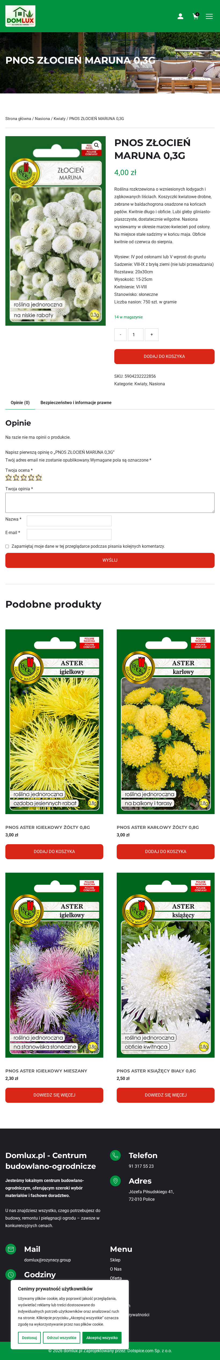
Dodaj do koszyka (164, 356)
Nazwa (13, 519)
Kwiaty (59, 118)
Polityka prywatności (129, 1314)
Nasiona (42, 118)
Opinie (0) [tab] (20, 402)
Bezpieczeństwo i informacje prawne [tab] (76, 402)
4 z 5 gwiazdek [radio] (31, 477)
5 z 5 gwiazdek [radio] (38, 477)
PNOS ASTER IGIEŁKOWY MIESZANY (46, 1071)
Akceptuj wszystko (102, 1338)
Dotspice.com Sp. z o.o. (149, 1350)
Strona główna (18, 118)
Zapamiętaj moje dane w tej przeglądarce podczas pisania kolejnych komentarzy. (88, 546)
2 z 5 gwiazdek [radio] (16, 477)
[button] (96, 145)
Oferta (116, 1278)
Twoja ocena (19, 470)
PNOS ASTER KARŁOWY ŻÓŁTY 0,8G (158, 827)
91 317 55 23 (141, 1166)
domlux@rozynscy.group (47, 1260)
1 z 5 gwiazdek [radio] (8, 477)
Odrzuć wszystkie (61, 1338)
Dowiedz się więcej (54, 1095)
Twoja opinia (19, 488)
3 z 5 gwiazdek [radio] (23, 477)
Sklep (115, 1260)
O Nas (116, 1269)
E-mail (12, 532)
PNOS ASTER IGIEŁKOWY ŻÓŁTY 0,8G (47, 827)
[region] (70, 1314)
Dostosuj (29, 1338)
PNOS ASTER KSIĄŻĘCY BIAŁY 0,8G (156, 1071)
